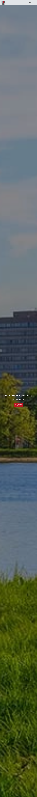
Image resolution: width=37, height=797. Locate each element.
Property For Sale (18, 403)
